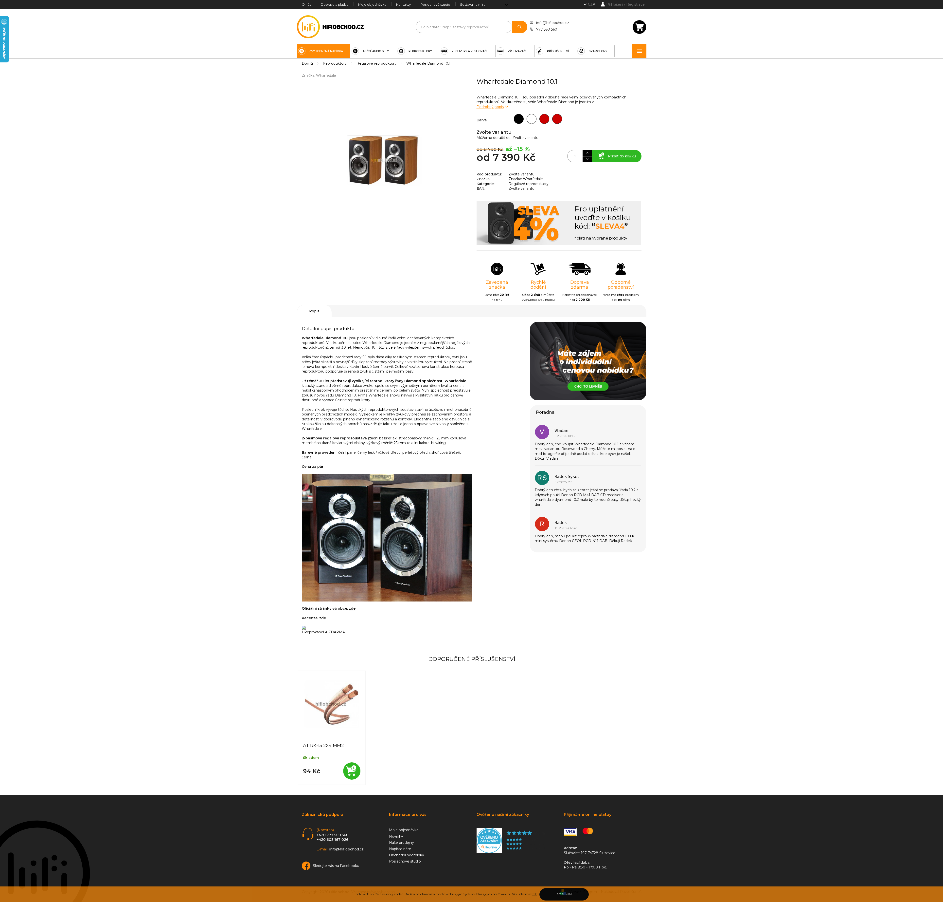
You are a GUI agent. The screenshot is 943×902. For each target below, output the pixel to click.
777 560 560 (546, 29)
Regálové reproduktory (529, 184)
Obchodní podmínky (406, 855)
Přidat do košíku (622, 156)
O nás (306, 4)
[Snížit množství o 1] (587, 159)
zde (534, 894)
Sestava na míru (472, 4)
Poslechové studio (435, 4)
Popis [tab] (314, 311)
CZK (592, 4)
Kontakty (403, 4)
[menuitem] (323, 51)
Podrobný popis (490, 107)
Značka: (319, 75)
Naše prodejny (401, 842)
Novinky (396, 836)
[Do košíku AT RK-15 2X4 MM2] (351, 771)
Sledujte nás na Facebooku (336, 866)
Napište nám (400, 849)
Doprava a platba (334, 4)
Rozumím (564, 894)
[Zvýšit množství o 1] (587, 153)
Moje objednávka (372, 4)
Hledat (519, 27)
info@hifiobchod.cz (552, 22)
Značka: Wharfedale (526, 179)
